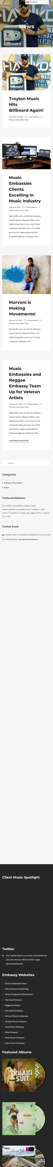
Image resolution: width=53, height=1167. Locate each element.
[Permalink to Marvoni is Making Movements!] (26, 274)
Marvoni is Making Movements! (22, 308)
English (33, 2)
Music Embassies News (16, 983)
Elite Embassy (11, 1032)
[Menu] (49, 4)
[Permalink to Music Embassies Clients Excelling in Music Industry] (26, 153)
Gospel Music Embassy (15, 1021)
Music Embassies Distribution (19, 994)
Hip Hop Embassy (13, 999)
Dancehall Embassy (14, 1010)
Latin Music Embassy (15, 1043)
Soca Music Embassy (14, 1026)
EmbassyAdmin (33, 117)
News (27, 120)
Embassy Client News (16, 120)
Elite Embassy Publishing (16, 988)
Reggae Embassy (13, 1005)
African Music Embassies (16, 1016)
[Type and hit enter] (48, 463)
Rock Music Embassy (14, 1037)
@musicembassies (30, 539)
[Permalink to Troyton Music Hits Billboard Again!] (26, 72)
